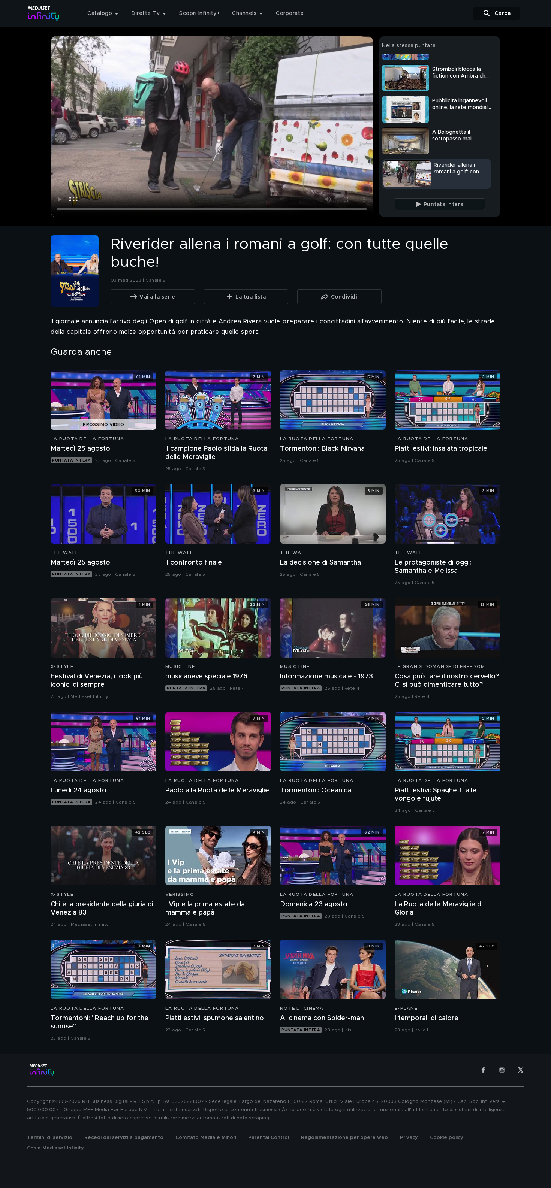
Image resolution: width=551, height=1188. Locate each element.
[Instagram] (502, 1070)
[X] (520, 1070)
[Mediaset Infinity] (43, 13)
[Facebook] (483, 1070)
